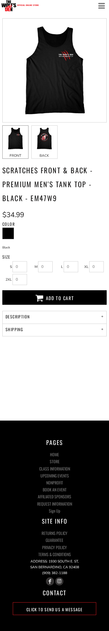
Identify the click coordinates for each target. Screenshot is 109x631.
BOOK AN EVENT (55, 489)
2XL (9, 279)
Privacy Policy (54, 547)
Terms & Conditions (54, 554)
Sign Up (54, 511)
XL (86, 266)
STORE (55, 461)
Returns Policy (54, 533)
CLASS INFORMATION (54, 469)
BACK (44, 155)
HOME (54, 454)
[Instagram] (59, 581)
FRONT (15, 155)
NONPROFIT (54, 482)
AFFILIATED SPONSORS (54, 496)
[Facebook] (50, 581)
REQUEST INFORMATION (54, 504)
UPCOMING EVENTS (54, 476)
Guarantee (54, 540)
